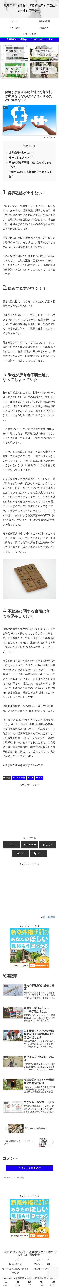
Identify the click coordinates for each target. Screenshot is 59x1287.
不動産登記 (20, 777)
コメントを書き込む (29, 1168)
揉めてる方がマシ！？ (21, 157)
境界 (32, 777)
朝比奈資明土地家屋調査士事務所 (15, 1271)
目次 (25, 146)
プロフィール (43, 1259)
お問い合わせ (15, 1264)
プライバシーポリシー (44, 1264)
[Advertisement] (29, 809)
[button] (38, 853)
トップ (15, 1259)
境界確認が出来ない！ (21, 152)
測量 (40, 777)
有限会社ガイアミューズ (43, 1269)
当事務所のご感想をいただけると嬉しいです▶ (29, 39)
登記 (8, 777)
